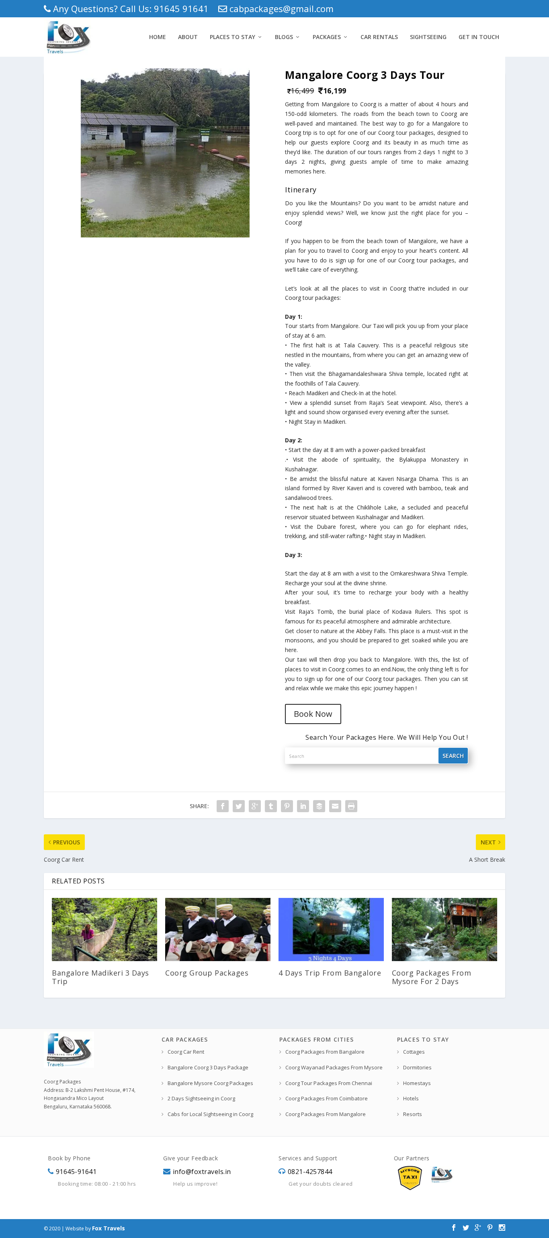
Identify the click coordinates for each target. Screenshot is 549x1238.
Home (157, 37)
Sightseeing (428, 37)
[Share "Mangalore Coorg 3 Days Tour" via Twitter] (239, 806)
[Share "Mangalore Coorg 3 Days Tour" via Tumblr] (271, 806)
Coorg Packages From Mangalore (325, 1114)
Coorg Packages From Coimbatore (326, 1098)
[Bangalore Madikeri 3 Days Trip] (104, 929)
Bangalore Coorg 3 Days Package (208, 1067)
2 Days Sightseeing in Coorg (201, 1098)
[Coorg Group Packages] (217, 929)
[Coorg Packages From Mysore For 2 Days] (444, 929)
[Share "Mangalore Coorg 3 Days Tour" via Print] (351, 806)
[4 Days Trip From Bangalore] (331, 929)
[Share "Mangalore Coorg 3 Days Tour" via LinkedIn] (303, 806)
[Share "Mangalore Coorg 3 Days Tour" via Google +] (255, 806)
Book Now (313, 713)
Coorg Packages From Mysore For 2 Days (431, 977)
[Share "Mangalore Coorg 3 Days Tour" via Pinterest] (287, 806)
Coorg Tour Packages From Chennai (328, 1083)
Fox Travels (108, 1228)
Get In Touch (479, 37)
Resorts (412, 1114)
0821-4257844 (310, 1171)
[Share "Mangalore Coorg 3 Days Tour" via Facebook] (223, 806)
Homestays (417, 1083)
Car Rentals (379, 37)
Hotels (411, 1098)
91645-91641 (76, 1171)
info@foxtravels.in (202, 1171)
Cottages (414, 1051)
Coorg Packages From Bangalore (325, 1051)
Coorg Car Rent (186, 1051)
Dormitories (417, 1067)
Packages (327, 37)
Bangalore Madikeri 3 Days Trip (100, 977)
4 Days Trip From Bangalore (330, 973)
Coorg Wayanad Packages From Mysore (334, 1067)
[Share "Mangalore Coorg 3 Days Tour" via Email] (335, 806)
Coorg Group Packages (206, 973)
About (188, 37)
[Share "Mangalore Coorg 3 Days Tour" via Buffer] (319, 806)
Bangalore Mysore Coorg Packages (210, 1083)
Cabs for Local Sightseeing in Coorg (210, 1114)
